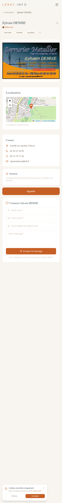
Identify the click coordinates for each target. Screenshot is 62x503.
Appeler (31, 191)
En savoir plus (36, 491)
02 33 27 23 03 (17, 151)
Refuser (15, 496)
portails (19, 32)
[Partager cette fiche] (57, 23)
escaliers (31, 32)
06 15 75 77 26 (17, 156)
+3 (40, 32)
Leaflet (37, 120)
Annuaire (9, 12)
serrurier (8, 32)
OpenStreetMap (49, 120)
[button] (31, 106)
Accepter (35, 496)
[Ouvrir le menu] (57, 5)
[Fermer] (44, 488)
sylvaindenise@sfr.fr (19, 161)
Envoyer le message (32, 251)
